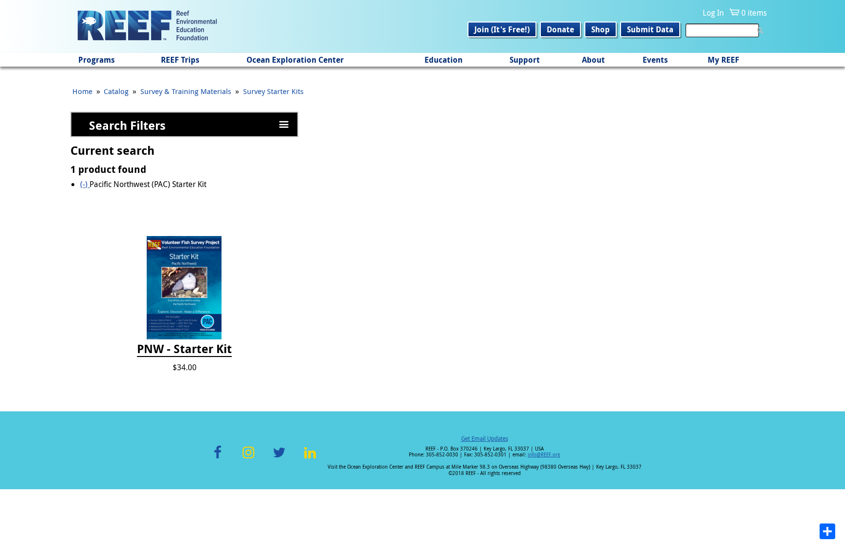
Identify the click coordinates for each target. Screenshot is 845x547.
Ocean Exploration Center (295, 59)
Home (82, 91)
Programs (96, 59)
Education (443, 59)
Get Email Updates (484, 438)
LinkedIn (310, 458)
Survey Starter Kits (273, 91)
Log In (713, 12)
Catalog (116, 91)
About (593, 59)
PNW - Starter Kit (184, 349)
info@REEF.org (544, 455)
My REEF (723, 59)
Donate (560, 29)
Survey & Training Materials (185, 91)
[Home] (147, 26)
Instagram (248, 458)
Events (655, 59)
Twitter (279, 458)
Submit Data (650, 29)
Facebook (217, 458)
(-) (84, 184)
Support (525, 59)
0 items (754, 12)
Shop (600, 29)
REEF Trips (180, 59)
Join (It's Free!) (502, 29)
